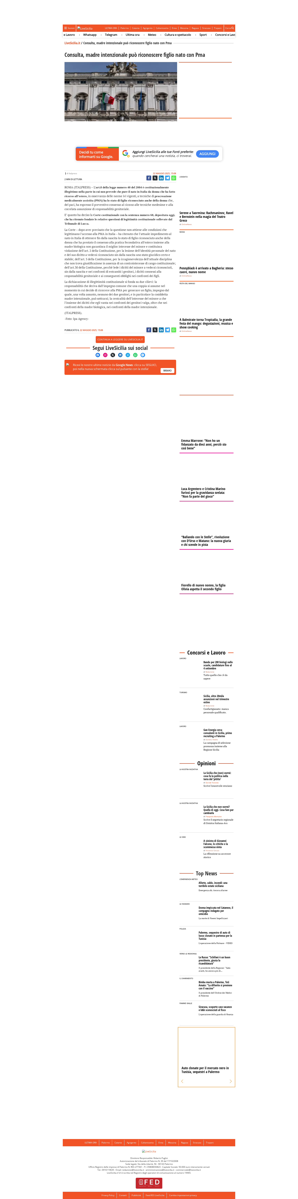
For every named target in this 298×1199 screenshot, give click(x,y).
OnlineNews (187, 224)
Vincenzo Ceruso (212, 850)
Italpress (73, 173)
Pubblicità (136, 1195)
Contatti (123, 1195)
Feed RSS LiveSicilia (155, 1195)
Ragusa (195, 28)
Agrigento (147, 28)
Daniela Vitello (212, 740)
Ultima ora (119, 35)
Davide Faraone (212, 783)
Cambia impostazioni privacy (183, 1195)
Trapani (217, 28)
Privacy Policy (107, 1195)
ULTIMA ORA (111, 28)
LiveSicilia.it (72, 43)
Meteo (139, 35)
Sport (190, 35)
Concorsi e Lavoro (214, 35)
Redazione (210, 672)
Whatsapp (76, 35)
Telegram (98, 35)
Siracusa (206, 28)
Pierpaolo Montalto (214, 816)
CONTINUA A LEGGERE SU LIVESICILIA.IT (120, 339)
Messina (184, 28)
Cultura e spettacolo (165, 35)
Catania (136, 28)
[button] (182, 1081)
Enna (174, 28)
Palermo (125, 28)
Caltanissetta (162, 28)
